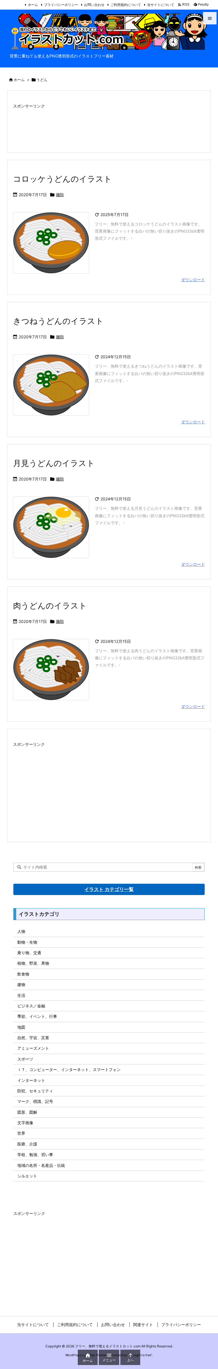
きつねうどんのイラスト (58, 321)
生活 (21, 995)
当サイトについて (160, 5)
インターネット (31, 1080)
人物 (21, 931)
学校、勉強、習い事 (35, 1154)
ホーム (33, 5)
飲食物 (23, 974)
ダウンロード (193, 279)
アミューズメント (33, 1048)
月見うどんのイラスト (54, 463)
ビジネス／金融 (31, 1005)
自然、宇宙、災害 (33, 1037)
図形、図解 (27, 1112)
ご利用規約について (125, 5)
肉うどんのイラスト (50, 605)
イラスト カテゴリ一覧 (109, 889)
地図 (21, 1027)
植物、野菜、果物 (33, 963)
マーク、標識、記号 (35, 1101)
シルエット (27, 1175)
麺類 (60, 194)
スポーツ (25, 1059)
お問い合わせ (94, 5)
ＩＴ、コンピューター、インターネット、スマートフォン (69, 1069)
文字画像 (25, 1122)
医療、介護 (27, 1144)
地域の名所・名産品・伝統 (41, 1165)
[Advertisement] (109, 124)
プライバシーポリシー (61, 5)
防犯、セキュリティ (35, 1090)
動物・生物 (27, 942)
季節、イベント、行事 (37, 1016)
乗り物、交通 (29, 952)
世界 (21, 1133)
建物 (21, 984)
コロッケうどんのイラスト (62, 179)
